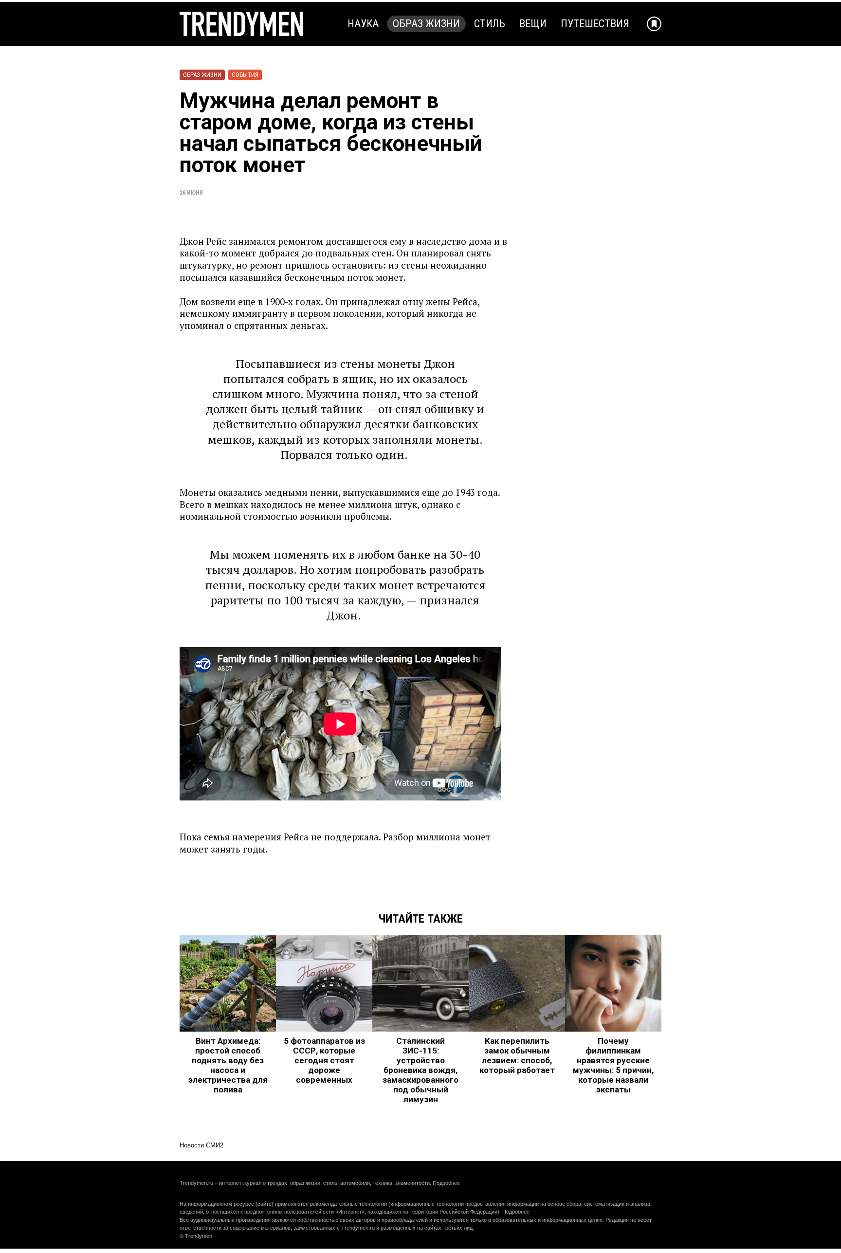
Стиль (489, 24)
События (245, 74)
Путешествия (595, 24)
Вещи (533, 24)
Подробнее (446, 1183)
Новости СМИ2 (201, 1145)
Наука (363, 24)
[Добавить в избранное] (654, 24)
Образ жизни (426, 24)
